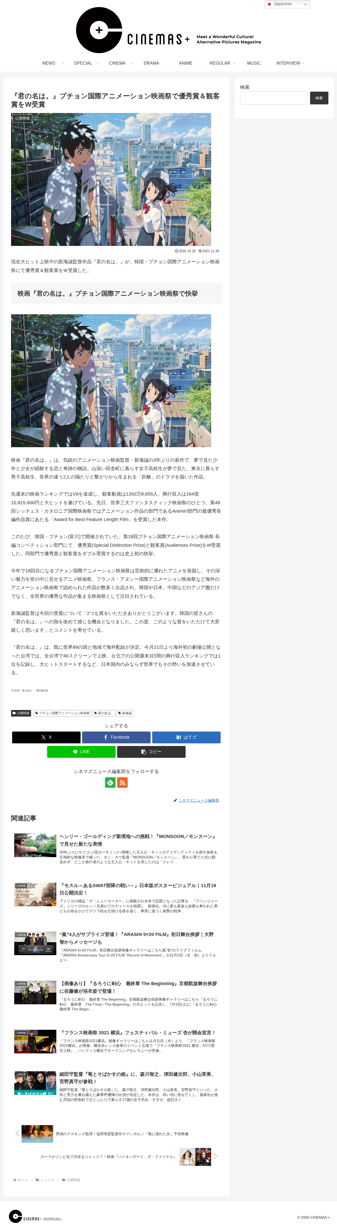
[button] (151, 752)
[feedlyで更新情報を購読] (110, 782)
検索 (245, 87)
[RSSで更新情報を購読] (122, 782)
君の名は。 (106, 713)
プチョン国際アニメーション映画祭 (64, 713)
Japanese (282, 4)
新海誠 (127, 713)
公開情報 (23, 713)
